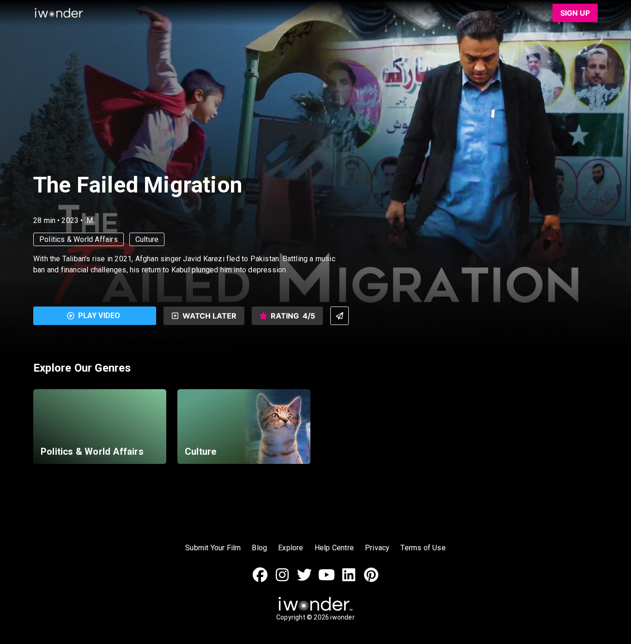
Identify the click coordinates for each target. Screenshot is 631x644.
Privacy (377, 547)
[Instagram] (282, 579)
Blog (259, 547)
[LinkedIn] (349, 579)
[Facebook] (260, 579)
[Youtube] (327, 579)
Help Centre (334, 547)
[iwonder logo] (59, 13)
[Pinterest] (371, 579)
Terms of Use (422, 547)
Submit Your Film (213, 547)
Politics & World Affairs (78, 239)
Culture (146, 239)
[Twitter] (304, 579)
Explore (290, 547)
